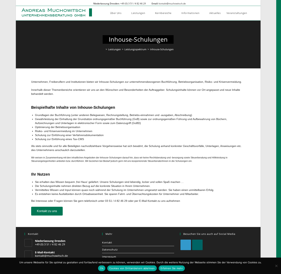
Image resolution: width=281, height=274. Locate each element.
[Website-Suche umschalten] (254, 13)
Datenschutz (110, 249)
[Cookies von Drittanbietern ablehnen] (276, 266)
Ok (101, 268)
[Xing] (197, 245)
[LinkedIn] (185, 245)
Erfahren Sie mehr (172, 268)
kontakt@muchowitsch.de (172, 3)
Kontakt (107, 242)
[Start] (104, 49)
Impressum (109, 256)
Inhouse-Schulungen (162, 49)
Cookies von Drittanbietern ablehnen (132, 268)
